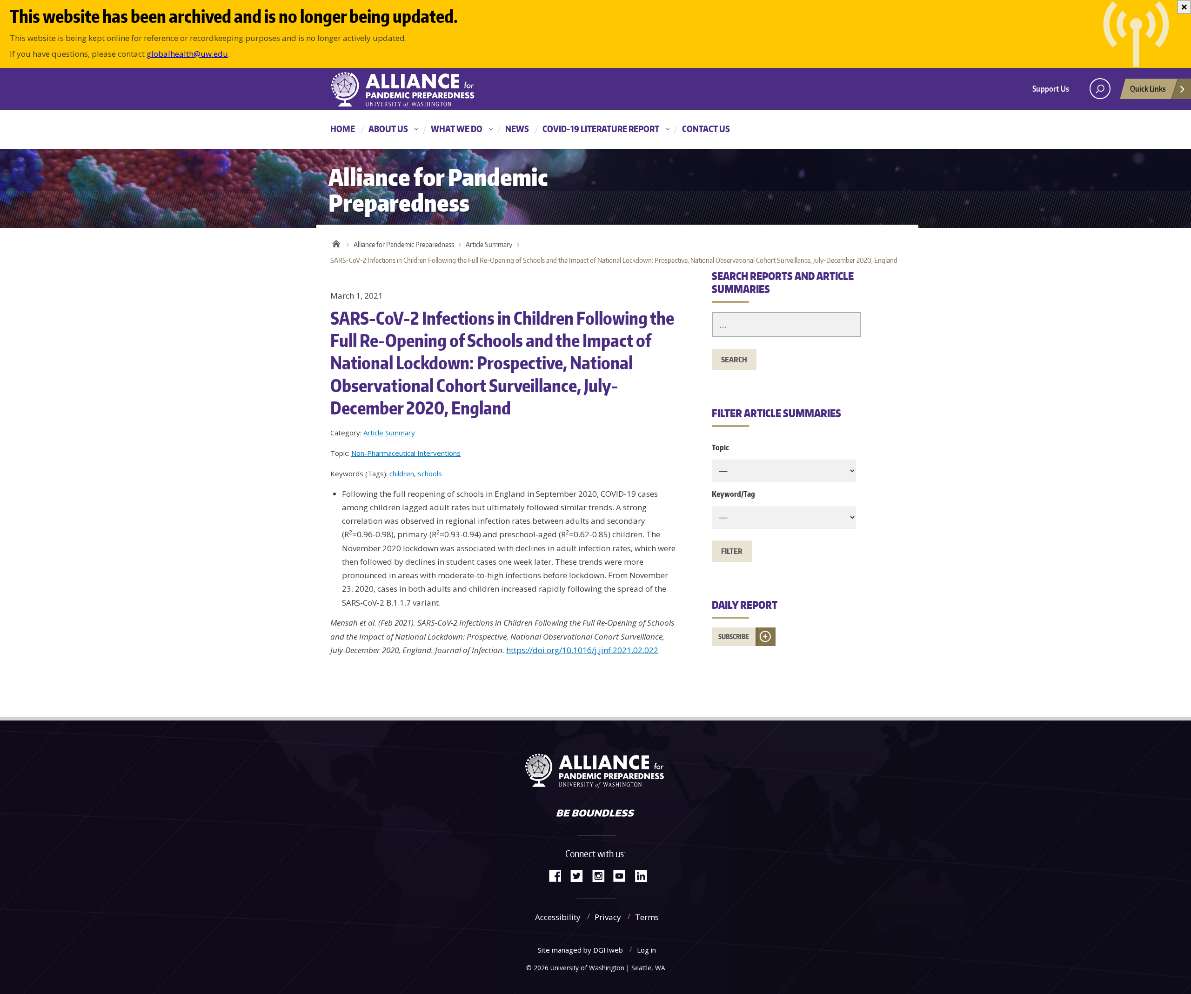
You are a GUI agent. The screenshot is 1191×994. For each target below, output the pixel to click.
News (517, 128)
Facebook (559, 875)
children (401, 473)
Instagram (601, 875)
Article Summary (489, 244)
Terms (647, 917)
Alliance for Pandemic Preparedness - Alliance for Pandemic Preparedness (407, 90)
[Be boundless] (595, 814)
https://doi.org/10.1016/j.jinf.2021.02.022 (582, 650)
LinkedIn (644, 875)
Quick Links (1148, 88)
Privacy (608, 917)
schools (430, 473)
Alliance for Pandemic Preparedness (404, 244)
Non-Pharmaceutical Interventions (406, 453)
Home (342, 128)
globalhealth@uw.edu (187, 53)
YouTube (623, 875)
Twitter (580, 875)
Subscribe (733, 636)
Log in (646, 949)
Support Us (1050, 88)
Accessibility (558, 917)
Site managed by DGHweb (580, 949)
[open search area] (1100, 88)
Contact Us (706, 128)
